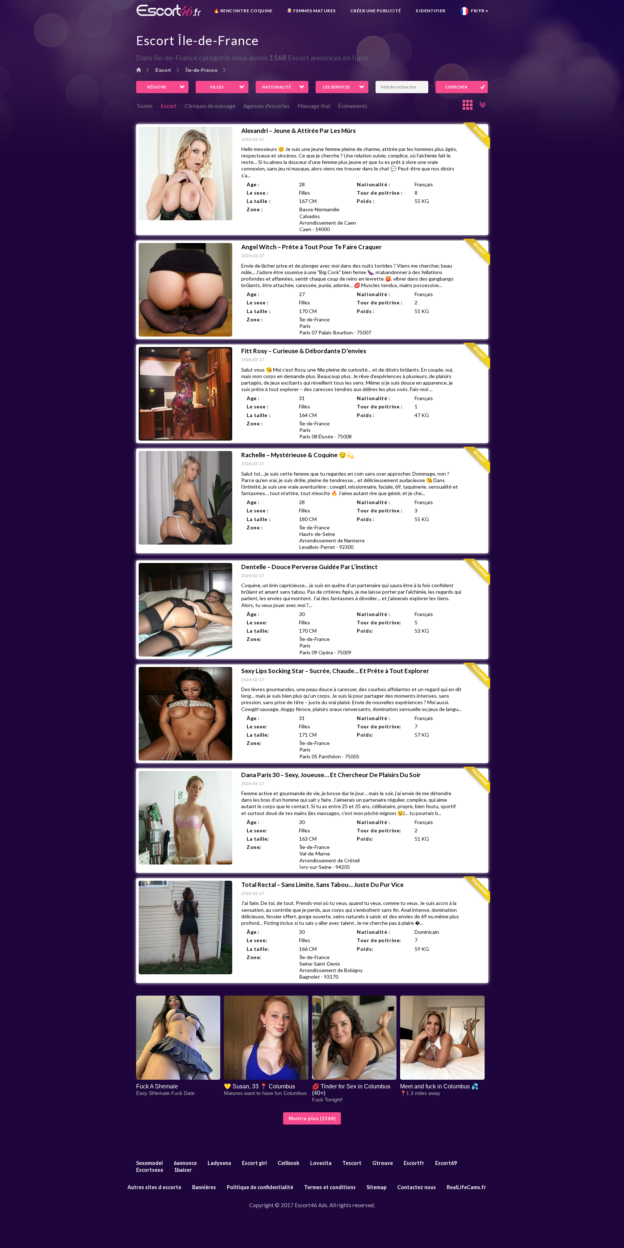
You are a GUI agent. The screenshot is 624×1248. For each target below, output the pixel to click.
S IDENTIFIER (431, 10)
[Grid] (468, 104)
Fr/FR (476, 10)
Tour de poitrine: (379, 622)
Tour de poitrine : (379, 193)
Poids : (365, 201)
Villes (217, 86)
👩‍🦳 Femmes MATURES (311, 10)
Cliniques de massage (210, 106)
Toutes (144, 106)
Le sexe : (258, 193)
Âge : (253, 614)
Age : (253, 184)
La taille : (258, 201)
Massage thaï (314, 106)
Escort (163, 69)
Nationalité (276, 86)
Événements (352, 106)
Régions (156, 86)
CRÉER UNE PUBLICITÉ (375, 10)
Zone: (254, 639)
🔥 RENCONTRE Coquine (243, 10)
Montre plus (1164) (312, 1118)
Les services (336, 86)
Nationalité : (373, 184)
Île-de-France (201, 69)
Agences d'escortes (266, 106)
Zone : (255, 209)
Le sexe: (257, 622)
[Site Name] (168, 10)
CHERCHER (456, 86)
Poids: (365, 631)
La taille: (258, 631)
